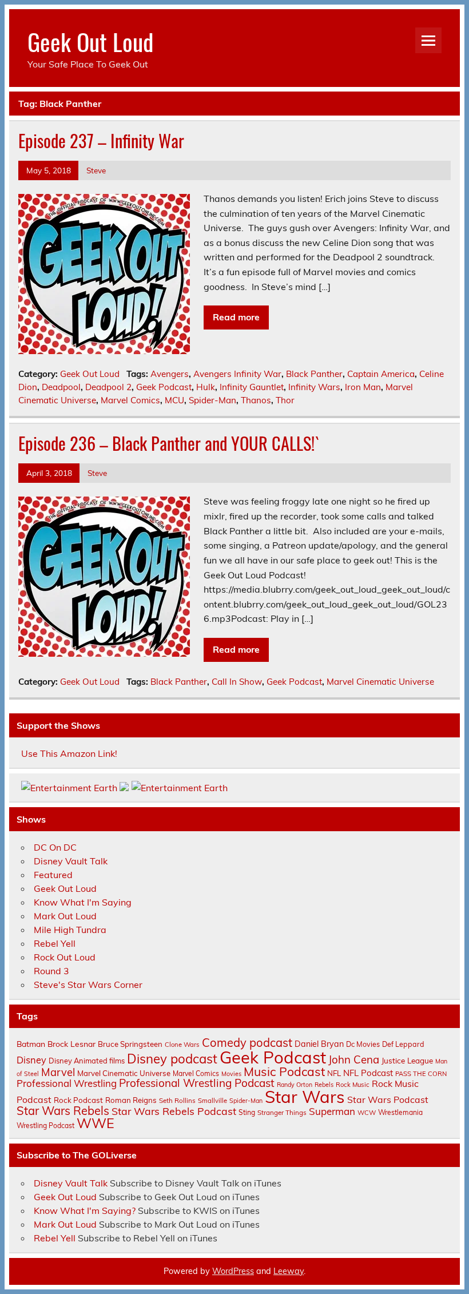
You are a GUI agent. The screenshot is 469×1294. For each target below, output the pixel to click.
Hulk (205, 387)
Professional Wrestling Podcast (197, 1083)
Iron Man (363, 387)
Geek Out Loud (90, 41)
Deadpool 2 (108, 387)
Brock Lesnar (71, 1044)
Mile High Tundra (70, 929)
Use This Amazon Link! (69, 753)
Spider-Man (212, 400)
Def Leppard (403, 1044)
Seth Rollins (177, 1100)
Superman (332, 1111)
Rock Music (352, 1085)
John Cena (353, 1059)
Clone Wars (182, 1045)
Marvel (58, 1072)
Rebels (324, 1085)
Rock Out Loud (65, 957)
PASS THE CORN (421, 1074)
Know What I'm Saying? (85, 1210)
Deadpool (61, 387)
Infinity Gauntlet (252, 387)
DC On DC (55, 847)
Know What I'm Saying (83, 902)
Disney (31, 1060)
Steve (96, 170)
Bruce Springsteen (130, 1044)
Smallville (212, 1101)
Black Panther (314, 373)
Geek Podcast (164, 387)
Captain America (381, 373)
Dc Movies (363, 1044)
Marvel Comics (130, 400)
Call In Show (237, 681)
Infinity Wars (314, 387)
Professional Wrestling (67, 1083)
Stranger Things (282, 1112)
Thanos (256, 400)
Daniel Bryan (319, 1044)
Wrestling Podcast (45, 1125)
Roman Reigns (131, 1100)
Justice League (407, 1060)
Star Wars (305, 1096)
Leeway (288, 1271)
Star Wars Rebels (63, 1111)
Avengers (169, 373)
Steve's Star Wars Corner (88, 984)
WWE (95, 1123)
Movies (231, 1074)
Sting (247, 1112)
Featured (53, 874)
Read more (236, 317)
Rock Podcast (78, 1100)
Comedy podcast (247, 1042)
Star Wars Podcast (387, 1099)
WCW (366, 1113)
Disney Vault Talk (71, 861)
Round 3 (51, 971)
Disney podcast (172, 1059)
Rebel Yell (54, 943)
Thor (285, 400)
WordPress (233, 1271)
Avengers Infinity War (237, 373)
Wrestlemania (400, 1112)
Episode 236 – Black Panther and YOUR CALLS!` (168, 443)
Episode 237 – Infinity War (101, 140)
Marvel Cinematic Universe (380, 681)
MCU (174, 400)
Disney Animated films (87, 1060)
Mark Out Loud (65, 916)
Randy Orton (294, 1085)
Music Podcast (284, 1071)
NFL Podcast (368, 1072)
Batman (31, 1044)
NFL (334, 1073)
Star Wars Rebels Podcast (174, 1111)
